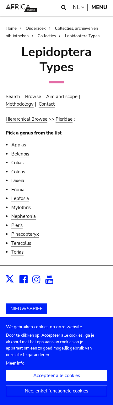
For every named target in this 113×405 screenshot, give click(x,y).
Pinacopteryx (25, 234)
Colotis (18, 172)
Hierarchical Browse (26, 119)
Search (13, 96)
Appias (18, 145)
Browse (33, 96)
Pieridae (64, 119)
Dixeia (17, 180)
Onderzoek (36, 28)
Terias (17, 252)
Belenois (20, 154)
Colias (17, 163)
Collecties (47, 36)
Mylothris (21, 207)
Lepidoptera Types (82, 36)
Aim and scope (62, 96)
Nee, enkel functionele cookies (56, 391)
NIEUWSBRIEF (26, 309)
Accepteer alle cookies (56, 375)
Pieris (17, 225)
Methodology (20, 104)
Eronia (17, 190)
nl (80, 7)
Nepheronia (23, 216)
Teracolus (21, 243)
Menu (99, 7)
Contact (47, 104)
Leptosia (20, 198)
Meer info (15, 363)
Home (11, 28)
